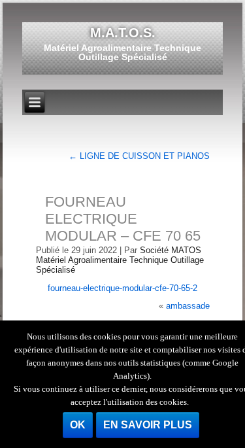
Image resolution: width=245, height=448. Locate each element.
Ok (78, 424)
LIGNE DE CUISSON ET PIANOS (139, 156)
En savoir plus (147, 424)
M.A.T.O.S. (122, 33)
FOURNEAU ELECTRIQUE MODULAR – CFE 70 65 (123, 219)
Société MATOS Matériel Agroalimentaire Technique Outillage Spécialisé (120, 260)
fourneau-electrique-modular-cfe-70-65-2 (122, 288)
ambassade (188, 306)
